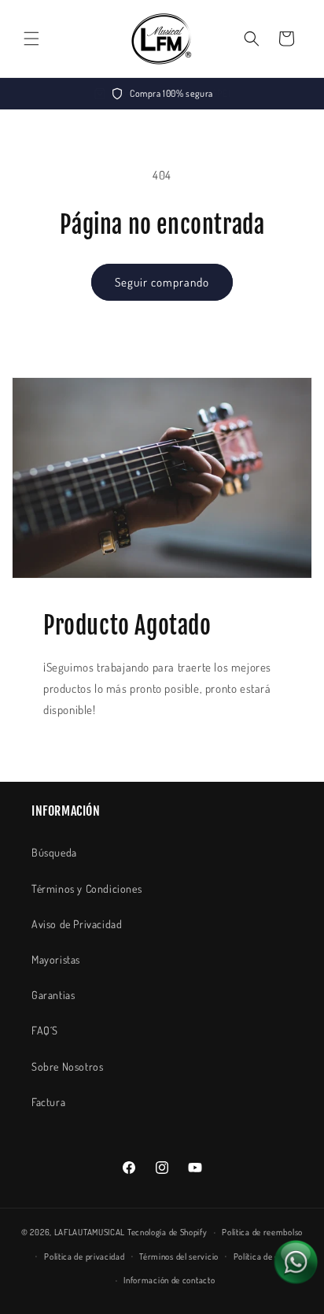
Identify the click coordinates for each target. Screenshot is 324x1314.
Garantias (53, 994)
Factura (48, 1102)
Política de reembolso (262, 1232)
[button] (31, 38)
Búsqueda (54, 852)
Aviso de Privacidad (76, 924)
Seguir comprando (162, 282)
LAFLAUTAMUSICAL (90, 1232)
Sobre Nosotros (67, 1066)
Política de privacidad (84, 1256)
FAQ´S (44, 1030)
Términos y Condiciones (86, 888)
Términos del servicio (179, 1256)
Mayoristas (55, 959)
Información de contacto (169, 1280)
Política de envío (264, 1256)
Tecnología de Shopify (167, 1232)
